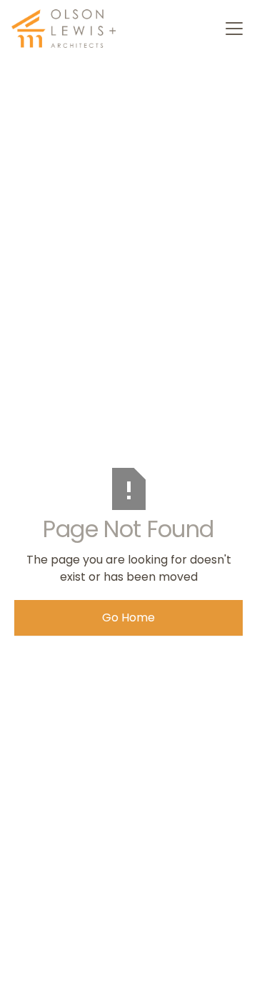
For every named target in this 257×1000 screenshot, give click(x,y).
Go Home (128, 617)
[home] (65, 28)
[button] (231, 28)
